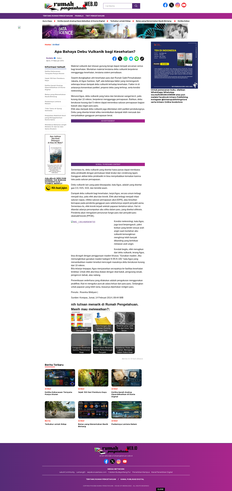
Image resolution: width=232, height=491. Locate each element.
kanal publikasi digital (132, 479)
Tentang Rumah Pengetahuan (58, 16)
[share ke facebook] (115, 60)
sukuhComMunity (67, 472)
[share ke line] (137, 60)
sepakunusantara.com (96, 472)
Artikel (55, 44)
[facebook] (166, 7)
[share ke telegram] (131, 60)
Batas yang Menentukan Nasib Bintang (139, 21)
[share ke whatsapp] (126, 60)
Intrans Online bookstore (170, 102)
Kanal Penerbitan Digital (162, 472)
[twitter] (172, 7)
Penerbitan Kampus (141, 472)
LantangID (80, 472)
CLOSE (160, 489)
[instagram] (178, 7)
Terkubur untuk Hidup (106, 21)
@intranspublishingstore (174, 99)
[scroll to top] (222, 486)
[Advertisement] (167, 125)
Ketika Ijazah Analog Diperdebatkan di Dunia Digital (67, 21)
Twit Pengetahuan (95, 16)
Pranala (79, 16)
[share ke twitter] (120, 60)
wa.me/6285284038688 (163, 95)
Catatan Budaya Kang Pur (119, 472)
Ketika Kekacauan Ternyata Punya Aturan (183, 21)
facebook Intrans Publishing (173, 97)
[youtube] (184, 7)
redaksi (49, 58)
